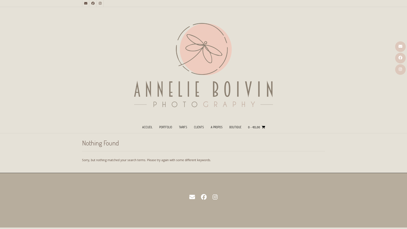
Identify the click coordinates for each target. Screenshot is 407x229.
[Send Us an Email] (400, 46)
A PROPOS (217, 127)
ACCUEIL (147, 127)
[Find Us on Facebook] (400, 58)
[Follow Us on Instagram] (400, 69)
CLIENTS (199, 127)
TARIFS (183, 127)
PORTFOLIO (165, 127)
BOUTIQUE (235, 127)
